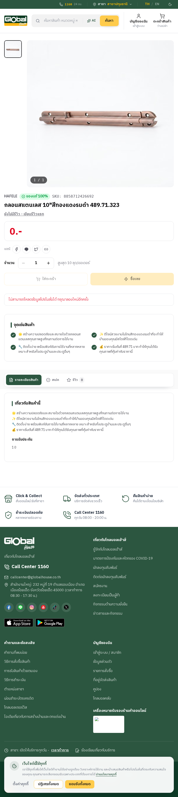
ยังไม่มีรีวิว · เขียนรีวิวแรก (24, 214)
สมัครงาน (100, 586)
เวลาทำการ (60, 750)
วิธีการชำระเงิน (15, 680)
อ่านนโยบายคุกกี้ (106, 774)
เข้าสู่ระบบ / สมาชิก (107, 653)
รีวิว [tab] (78, 380)
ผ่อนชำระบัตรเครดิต (19, 698)
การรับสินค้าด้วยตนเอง (21, 671)
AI (94, 20)
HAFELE (10, 196)
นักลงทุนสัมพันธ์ (105, 568)
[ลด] (23, 263)
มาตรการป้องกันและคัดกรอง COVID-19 (123, 558)
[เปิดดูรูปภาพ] (100, 113)
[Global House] (15, 21)
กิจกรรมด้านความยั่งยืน (110, 604)
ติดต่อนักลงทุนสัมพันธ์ (109, 577)
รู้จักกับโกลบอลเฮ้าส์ (107, 549)
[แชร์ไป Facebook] (16, 249)
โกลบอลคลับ (102, 698)
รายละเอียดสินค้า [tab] (26, 380)
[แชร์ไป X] (36, 249)
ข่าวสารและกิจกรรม (107, 613)
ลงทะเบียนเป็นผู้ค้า (106, 595)
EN (157, 4)
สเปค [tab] (55, 380)
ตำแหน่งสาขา (14, 689)
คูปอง (97, 689)
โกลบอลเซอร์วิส (15, 707)
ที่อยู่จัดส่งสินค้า (104, 680)
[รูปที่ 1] (13, 49)
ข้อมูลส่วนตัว (102, 662)
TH (147, 4)
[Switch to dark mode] (170, 4)
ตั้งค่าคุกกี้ (21, 784)
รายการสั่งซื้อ (103, 671)
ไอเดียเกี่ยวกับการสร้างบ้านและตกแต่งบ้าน (35, 717)
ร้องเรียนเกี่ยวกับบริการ (98, 750)
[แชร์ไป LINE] (26, 249)
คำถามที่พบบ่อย (15, 653)
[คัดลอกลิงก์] (46, 249)
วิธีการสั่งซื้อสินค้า (17, 662)
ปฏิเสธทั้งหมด (48, 784)
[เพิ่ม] (48, 263)
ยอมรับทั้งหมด (80, 784)
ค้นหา (109, 21)
